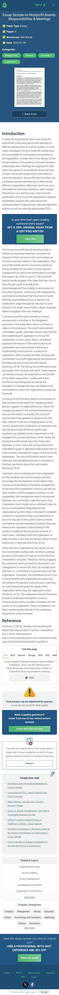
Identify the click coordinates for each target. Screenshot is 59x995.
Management (11, 55)
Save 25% (30, 238)
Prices (19, 973)
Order (7, 973)
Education (49, 911)
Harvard (21, 655)
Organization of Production (29, 891)
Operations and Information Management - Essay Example (28, 785)
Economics (46, 55)
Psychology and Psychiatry (28, 917)
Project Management (29, 879)
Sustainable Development (29, 885)
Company (9, 911)
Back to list (31, 114)
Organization (11, 61)
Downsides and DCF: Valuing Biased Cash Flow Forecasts (27, 794)
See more (29, 897)
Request (29, 763)
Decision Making (29, 873)
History (37, 911)
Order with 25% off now (29, 728)
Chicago (32, 655)
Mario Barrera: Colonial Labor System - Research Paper (26, 803)
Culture (7, 917)
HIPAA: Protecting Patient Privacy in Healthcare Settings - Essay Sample (25, 822)
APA (6, 655)
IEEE (47, 655)
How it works (34, 973)
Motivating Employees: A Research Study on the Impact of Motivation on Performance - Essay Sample (29, 833)
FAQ (23, 977)
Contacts (50, 973)
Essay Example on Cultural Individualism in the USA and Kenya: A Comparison (27, 844)
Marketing (49, 917)
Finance (30, 55)
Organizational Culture (29, 867)
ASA (40, 655)
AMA (54, 655)
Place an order (30, 957)
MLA (12, 655)
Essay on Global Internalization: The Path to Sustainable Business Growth (28, 813)
